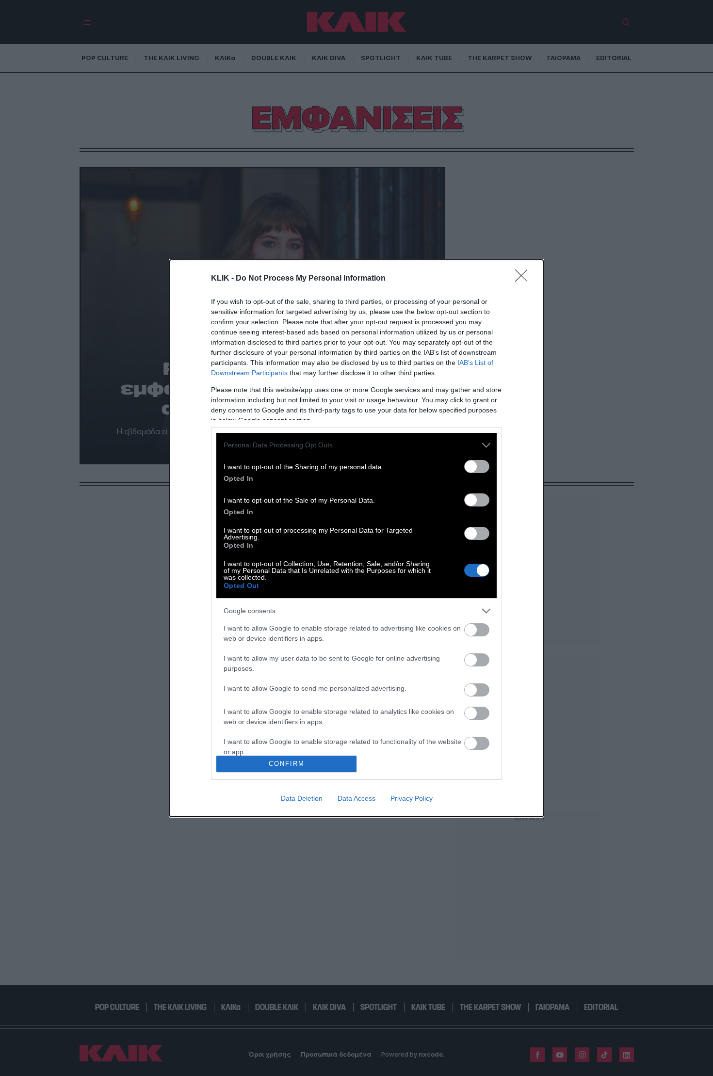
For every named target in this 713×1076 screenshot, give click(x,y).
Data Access (356, 798)
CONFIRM (287, 763)
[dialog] (356, 538)
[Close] (524, 278)
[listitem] (356, 445)
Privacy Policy (411, 798)
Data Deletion (302, 798)
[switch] (476, 466)
